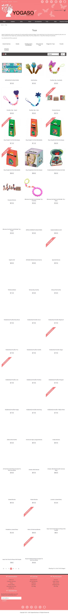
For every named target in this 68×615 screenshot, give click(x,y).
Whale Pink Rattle (56, 290)
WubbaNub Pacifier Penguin (56, 379)
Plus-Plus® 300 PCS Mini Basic (56, 140)
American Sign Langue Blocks (34, 439)
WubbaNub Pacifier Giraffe (34, 349)
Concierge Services (11, 586)
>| (18, 568)
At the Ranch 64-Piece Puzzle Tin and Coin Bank (12, 469)
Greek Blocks (12, 499)
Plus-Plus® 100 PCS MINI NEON (34, 140)
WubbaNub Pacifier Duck (34, 319)
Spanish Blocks (56, 260)
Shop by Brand (33, 579)
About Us (11, 579)
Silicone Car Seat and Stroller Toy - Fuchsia (34, 200)
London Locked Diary (56, 499)
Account (56, 579)
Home (2, 24)
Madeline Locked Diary (12, 529)
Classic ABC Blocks (34, 469)
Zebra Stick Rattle (12, 439)
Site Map (56, 586)
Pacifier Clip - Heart (12, 110)
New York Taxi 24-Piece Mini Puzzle (12, 559)
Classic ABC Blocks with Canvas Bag (56, 469)
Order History (56, 581)
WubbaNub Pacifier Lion (12, 379)
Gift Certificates (33, 581)
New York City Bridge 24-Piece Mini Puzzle (56, 529)
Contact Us (11, 588)
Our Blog (34, 586)
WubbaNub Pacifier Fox (12, 349)
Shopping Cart (55, 584)
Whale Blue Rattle (34, 290)
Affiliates (33, 583)
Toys (6, 24)
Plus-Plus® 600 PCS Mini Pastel (34, 170)
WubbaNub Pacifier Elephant (56, 319)
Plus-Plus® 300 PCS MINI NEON (12, 170)
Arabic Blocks (56, 439)
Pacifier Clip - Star (34, 110)
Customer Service (11, 581)
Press (11, 583)
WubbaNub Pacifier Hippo (56, 349)
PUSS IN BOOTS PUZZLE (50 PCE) (56, 170)
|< (3, 568)
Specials (34, 584)
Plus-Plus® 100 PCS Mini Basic (12, 140)
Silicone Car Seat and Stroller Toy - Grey (56, 200)
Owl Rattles (34, 80)
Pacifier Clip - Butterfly (56, 80)
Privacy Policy (11, 584)
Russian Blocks (12, 200)
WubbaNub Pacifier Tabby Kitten (56, 409)
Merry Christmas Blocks (34, 529)
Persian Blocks (56, 110)
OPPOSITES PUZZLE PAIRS (12, 80)
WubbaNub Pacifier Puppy (12, 409)
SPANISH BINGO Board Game (34, 260)
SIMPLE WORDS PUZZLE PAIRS (34, 230)
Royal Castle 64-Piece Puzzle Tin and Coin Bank (34, 559)
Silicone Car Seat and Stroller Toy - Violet (12, 230)
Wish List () (56, 583)
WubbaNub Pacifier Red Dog (34, 409)
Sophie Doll (12, 260)
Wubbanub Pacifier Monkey (34, 379)
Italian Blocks (34, 499)
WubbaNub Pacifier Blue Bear (12, 319)
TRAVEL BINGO (12, 290)
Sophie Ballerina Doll (56, 230)
